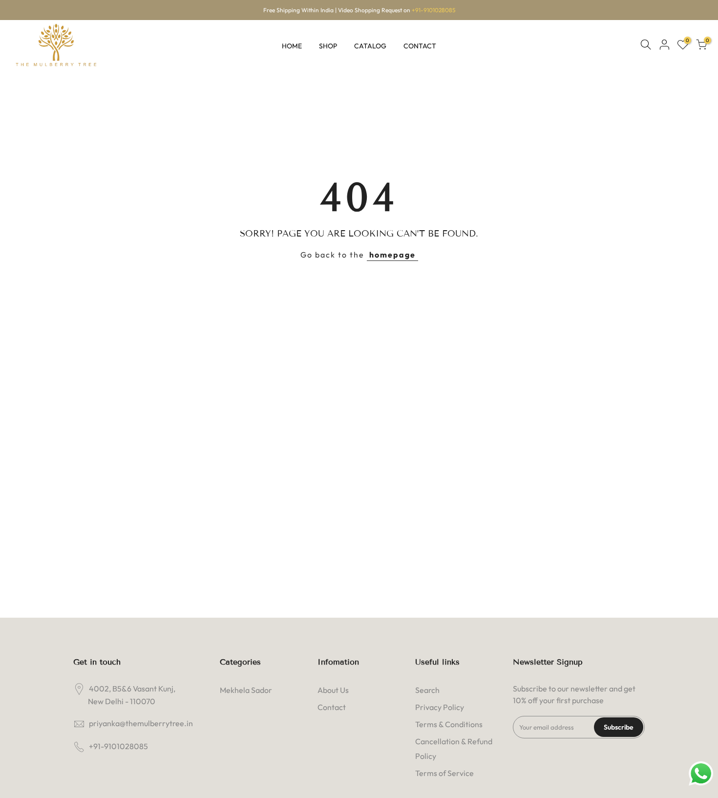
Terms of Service (444, 773)
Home (292, 46)
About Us (333, 690)
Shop (328, 46)
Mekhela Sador (246, 690)
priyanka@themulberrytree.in (141, 723)
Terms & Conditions (449, 724)
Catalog (370, 46)
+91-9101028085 (433, 10)
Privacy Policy (439, 707)
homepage (392, 254)
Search (427, 690)
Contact (419, 46)
